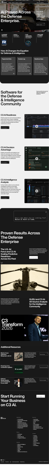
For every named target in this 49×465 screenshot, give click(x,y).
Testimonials (35, 440)
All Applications (20, 427)
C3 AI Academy (36, 424)
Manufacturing (20, 446)
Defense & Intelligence (21, 444)
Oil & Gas (19, 449)
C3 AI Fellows (35, 445)
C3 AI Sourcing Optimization (22, 426)
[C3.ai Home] (4, 2)
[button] (38, 2)
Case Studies (35, 419)
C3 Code (19, 435)
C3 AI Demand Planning (21, 422)
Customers (35, 439)
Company (35, 435)
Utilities (18, 450)
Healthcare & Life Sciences (22, 451)
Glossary (35, 429)
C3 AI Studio (19, 434)
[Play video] (24, 328)
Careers (34, 444)
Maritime (19, 445)
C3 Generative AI (20, 436)
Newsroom (35, 438)
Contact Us (42, 2)
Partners (34, 441)
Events (34, 421)
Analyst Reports (36, 420)
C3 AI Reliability (20, 419)
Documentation (36, 425)
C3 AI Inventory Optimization (22, 425)
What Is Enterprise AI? (37, 426)
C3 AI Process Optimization (22, 424)
